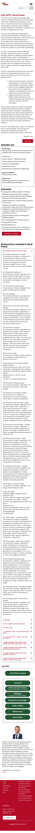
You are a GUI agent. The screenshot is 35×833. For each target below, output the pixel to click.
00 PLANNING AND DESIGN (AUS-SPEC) (15, 251)
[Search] (31, 8)
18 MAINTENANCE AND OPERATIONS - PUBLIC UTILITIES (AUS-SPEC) (15, 659)
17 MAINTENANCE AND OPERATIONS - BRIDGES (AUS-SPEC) (15, 653)
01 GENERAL (7, 620)
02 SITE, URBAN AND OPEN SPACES (14, 624)
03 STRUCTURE (8, 628)
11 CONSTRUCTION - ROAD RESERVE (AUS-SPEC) (16, 632)
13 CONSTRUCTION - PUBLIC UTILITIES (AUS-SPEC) (15, 637)
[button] (31, 4)
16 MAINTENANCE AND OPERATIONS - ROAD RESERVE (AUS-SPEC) (15, 648)
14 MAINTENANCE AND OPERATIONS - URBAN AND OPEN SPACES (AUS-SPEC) (15, 643)
